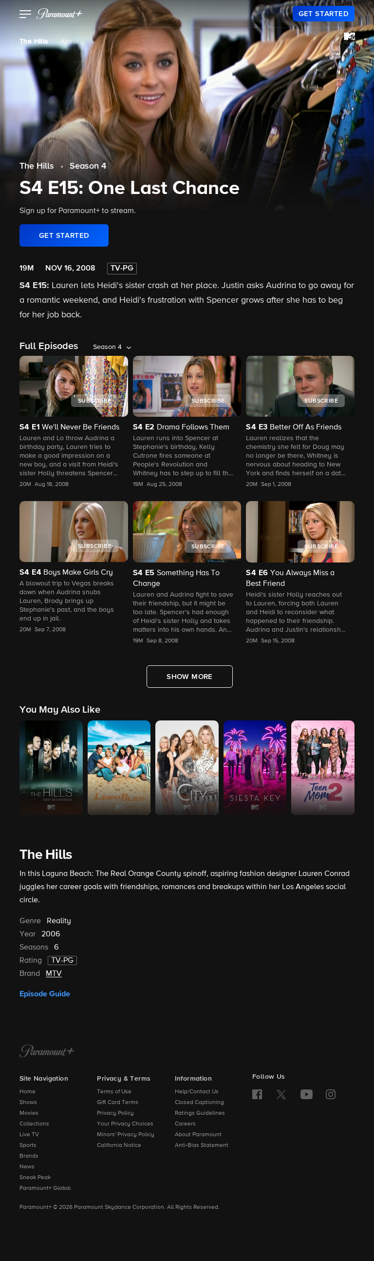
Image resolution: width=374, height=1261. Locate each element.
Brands (28, 1156)
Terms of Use (114, 1092)
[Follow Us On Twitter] (281, 1093)
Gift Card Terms (117, 1103)
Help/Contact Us (197, 1092)
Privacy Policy (115, 1113)
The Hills (34, 41)
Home (27, 1092)
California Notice (119, 1145)
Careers (185, 1124)
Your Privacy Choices (125, 1124)
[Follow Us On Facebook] (257, 1094)
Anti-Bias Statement (201, 1145)
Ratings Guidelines (200, 1113)
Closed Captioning (199, 1103)
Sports (28, 1145)
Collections (34, 1124)
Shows (28, 1103)
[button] (26, 15)
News (27, 1167)
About (69, 41)
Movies (28, 1113)
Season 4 (88, 166)
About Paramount (198, 1135)
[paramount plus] (59, 13)
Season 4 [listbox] (107, 347)
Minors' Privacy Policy (125, 1135)
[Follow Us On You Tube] (306, 1094)
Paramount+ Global (45, 1188)
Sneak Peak (35, 1178)
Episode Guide (44, 994)
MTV (54, 974)
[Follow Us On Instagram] (331, 1094)
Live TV (29, 1135)
